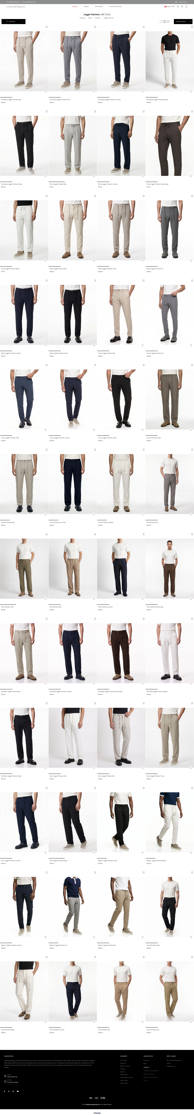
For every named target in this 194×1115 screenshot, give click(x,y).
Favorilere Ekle (46, 27)
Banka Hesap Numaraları (174, 1060)
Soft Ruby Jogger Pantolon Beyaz (157, 691)
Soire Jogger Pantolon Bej (106, 776)
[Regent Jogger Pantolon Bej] (121, 907)
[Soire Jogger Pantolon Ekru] (73, 738)
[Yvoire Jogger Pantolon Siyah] (121, 399)
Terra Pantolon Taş (152, 522)
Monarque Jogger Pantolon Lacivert (109, 99)
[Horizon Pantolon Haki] (170, 399)
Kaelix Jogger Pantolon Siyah (59, 353)
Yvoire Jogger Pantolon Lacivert (60, 438)
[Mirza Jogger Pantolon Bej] (73, 146)
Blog (144, 1063)
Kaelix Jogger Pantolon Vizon (107, 268)
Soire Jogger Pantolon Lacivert (10, 860)
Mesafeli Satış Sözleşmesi (150, 1070)
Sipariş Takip (124, 1074)
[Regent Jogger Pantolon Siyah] (121, 822)
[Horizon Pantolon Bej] (24, 484)
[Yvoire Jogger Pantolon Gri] (170, 315)
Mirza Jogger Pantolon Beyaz (10, 268)
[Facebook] (5, 1091)
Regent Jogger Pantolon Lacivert (11, 945)
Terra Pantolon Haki (7, 607)
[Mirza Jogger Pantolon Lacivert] (121, 146)
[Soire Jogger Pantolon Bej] (121, 738)
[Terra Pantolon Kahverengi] (170, 569)
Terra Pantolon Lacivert (105, 607)
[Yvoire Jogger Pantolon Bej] (121, 315)
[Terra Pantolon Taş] (170, 484)
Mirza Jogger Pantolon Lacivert (108, 184)
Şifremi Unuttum (125, 1066)
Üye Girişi (123, 1063)
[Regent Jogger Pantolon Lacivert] (24, 907)
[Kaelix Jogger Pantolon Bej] (73, 230)
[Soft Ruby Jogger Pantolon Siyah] (24, 738)
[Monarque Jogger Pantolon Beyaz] (170, 61)
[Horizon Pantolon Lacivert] (73, 484)
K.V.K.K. (145, 1080)
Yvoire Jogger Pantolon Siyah (107, 438)
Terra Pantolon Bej (55, 607)
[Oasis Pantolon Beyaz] (24, 991)
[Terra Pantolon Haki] (24, 569)
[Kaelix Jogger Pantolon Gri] (170, 230)
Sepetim (122, 1071)
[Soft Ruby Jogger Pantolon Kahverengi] (121, 653)
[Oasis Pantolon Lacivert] (73, 991)
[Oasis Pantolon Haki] (170, 991)
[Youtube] (19, 1091)
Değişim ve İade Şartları (150, 1077)
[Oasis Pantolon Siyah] (170, 907)
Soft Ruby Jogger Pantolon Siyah (11, 776)
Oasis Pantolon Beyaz (8, 1029)
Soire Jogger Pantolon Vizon (155, 776)
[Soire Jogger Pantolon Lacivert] (24, 822)
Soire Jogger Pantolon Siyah (58, 860)
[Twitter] (10, 1091)
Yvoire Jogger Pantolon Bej (106, 353)
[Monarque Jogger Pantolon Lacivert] (121, 61)
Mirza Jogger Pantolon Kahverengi (157, 184)
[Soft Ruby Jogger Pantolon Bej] (24, 653)
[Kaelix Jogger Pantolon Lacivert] (24, 315)
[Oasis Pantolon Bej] (121, 991)
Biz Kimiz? (146, 1060)
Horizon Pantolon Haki (154, 438)
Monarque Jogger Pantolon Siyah (11, 184)
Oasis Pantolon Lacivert (57, 1029)
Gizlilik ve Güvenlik (148, 1074)
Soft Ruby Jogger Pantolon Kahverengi (110, 691)
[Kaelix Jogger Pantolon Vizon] (121, 230)
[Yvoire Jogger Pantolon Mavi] (24, 399)
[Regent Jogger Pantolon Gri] (73, 907)
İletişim (169, 1063)
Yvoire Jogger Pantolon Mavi (10, 438)
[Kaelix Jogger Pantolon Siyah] (73, 315)
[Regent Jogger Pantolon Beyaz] (170, 822)
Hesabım (122, 1069)
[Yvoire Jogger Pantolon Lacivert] (73, 399)
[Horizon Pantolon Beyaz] (121, 484)
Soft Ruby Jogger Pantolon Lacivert (61, 691)
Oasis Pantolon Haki (153, 1029)
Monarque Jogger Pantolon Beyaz (157, 99)
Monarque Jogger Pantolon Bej (11, 99)
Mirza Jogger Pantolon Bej (58, 184)
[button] (6, 266)
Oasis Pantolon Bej (104, 1029)
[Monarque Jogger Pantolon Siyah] (24, 146)
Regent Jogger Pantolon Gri (58, 945)
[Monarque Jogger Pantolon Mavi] (73, 61)
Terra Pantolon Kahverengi (155, 607)
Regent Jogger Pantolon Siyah (107, 860)
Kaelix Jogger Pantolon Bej (58, 268)
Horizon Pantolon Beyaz (105, 522)
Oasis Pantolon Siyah (153, 945)
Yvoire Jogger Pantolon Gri (155, 353)
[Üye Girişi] (182, 7)
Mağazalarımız (171, 1066)
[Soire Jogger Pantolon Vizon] (170, 738)
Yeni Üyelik (123, 1060)
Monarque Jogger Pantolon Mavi (60, 99)
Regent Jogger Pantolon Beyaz (156, 860)
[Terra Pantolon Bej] (73, 569)
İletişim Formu (124, 1083)
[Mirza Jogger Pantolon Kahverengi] (170, 146)
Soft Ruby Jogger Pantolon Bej (10, 691)
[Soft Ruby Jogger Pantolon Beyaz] (170, 653)
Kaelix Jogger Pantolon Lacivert (11, 353)
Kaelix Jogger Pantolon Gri (155, 268)
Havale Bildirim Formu (126, 1077)
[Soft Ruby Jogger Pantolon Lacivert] (73, 653)
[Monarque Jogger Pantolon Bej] (24, 61)
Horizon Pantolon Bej (7, 522)
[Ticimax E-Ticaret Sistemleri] (97, 1113)
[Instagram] (14, 1091)
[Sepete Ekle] (45, 91)
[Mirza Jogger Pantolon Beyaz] (24, 230)
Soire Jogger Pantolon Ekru (58, 776)
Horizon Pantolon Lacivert (58, 522)
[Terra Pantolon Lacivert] (121, 569)
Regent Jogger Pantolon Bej (107, 945)
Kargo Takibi (124, 1080)
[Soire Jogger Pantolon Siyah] (73, 822)
